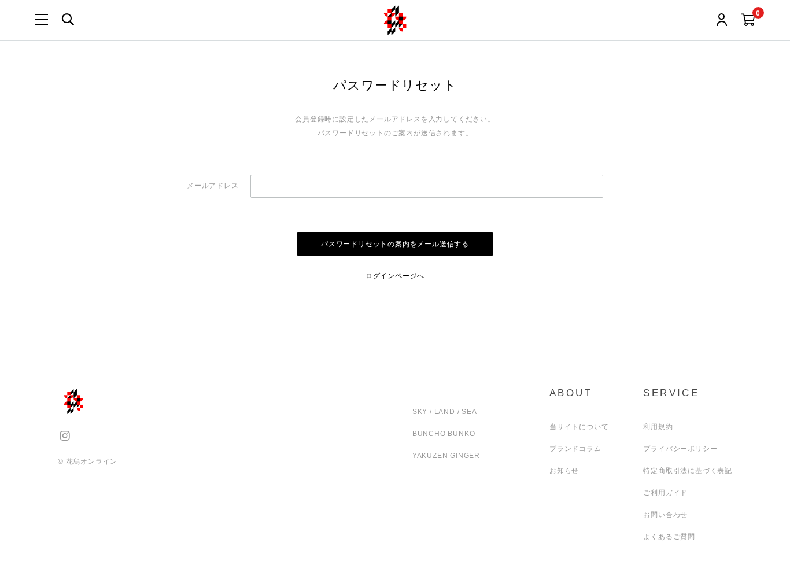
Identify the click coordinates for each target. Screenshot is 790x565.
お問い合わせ (665, 515)
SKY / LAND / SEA (444, 412)
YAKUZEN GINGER (446, 456)
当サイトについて (578, 427)
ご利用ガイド (665, 493)
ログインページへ (395, 276)
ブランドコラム (575, 449)
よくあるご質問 (669, 537)
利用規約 (658, 427)
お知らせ (564, 471)
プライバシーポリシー (680, 449)
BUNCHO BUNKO (443, 434)
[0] (748, 20)
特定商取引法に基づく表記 (687, 471)
